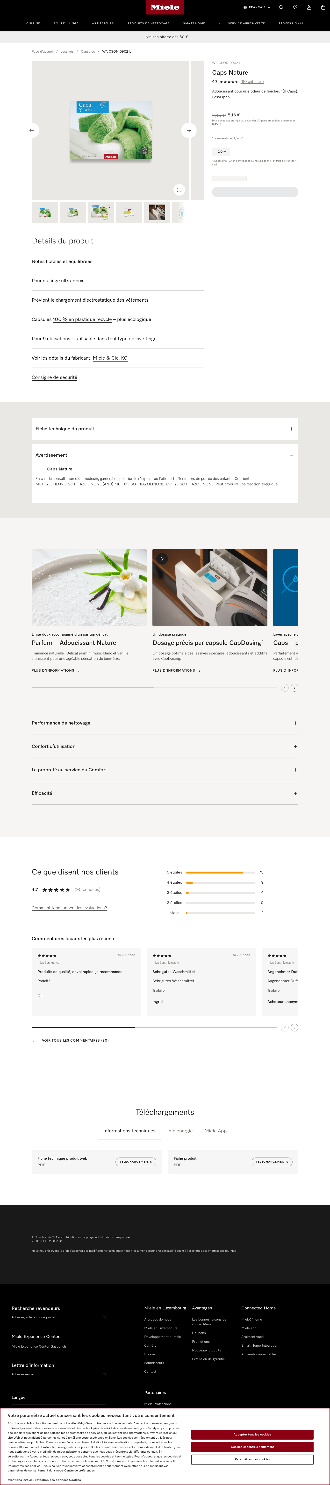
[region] (118, 130)
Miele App (215, 1131)
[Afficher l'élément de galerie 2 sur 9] (73, 213)
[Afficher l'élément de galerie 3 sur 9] (101, 213)
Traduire (158, 990)
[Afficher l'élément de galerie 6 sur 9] (185, 213)
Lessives (67, 51)
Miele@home (251, 1319)
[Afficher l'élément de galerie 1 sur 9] (45, 213)
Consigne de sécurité (54, 377)
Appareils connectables (259, 1354)
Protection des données (50, 1480)
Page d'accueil (42, 51)
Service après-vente (246, 23)
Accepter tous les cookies (252, 1434)
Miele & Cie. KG (110, 358)
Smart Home (194, 23)
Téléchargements (136, 1161)
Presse (149, 1354)
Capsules (88, 51)
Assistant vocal (252, 1337)
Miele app (248, 1328)
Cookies (75, 1480)
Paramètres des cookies (252, 1459)
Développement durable (162, 1337)
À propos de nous (157, 1319)
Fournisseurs (154, 1363)
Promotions (201, 1341)
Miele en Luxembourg (160, 1328)
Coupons (199, 1333)
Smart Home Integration (259, 1345)
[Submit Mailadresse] (104, 1375)
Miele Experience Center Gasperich (39, 1346)
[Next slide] (189, 130)
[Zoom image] (179, 190)
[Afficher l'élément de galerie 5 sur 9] (157, 213)
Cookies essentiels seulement (252, 1447)
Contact (150, 1371)
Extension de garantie (208, 1359)
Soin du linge (66, 23)
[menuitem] (35, 22)
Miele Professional (158, 1404)
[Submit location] (104, 1318)
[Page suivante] (294, 1027)
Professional (291, 23)
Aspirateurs (103, 23)
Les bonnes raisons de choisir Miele (209, 1322)
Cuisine (33, 23)
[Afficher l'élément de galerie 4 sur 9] (129, 213)
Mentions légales (20, 1480)
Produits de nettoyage (149, 23)
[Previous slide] (31, 130)
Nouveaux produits (206, 1350)
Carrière (150, 1345)
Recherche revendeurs (36, 1308)
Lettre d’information (33, 1365)
